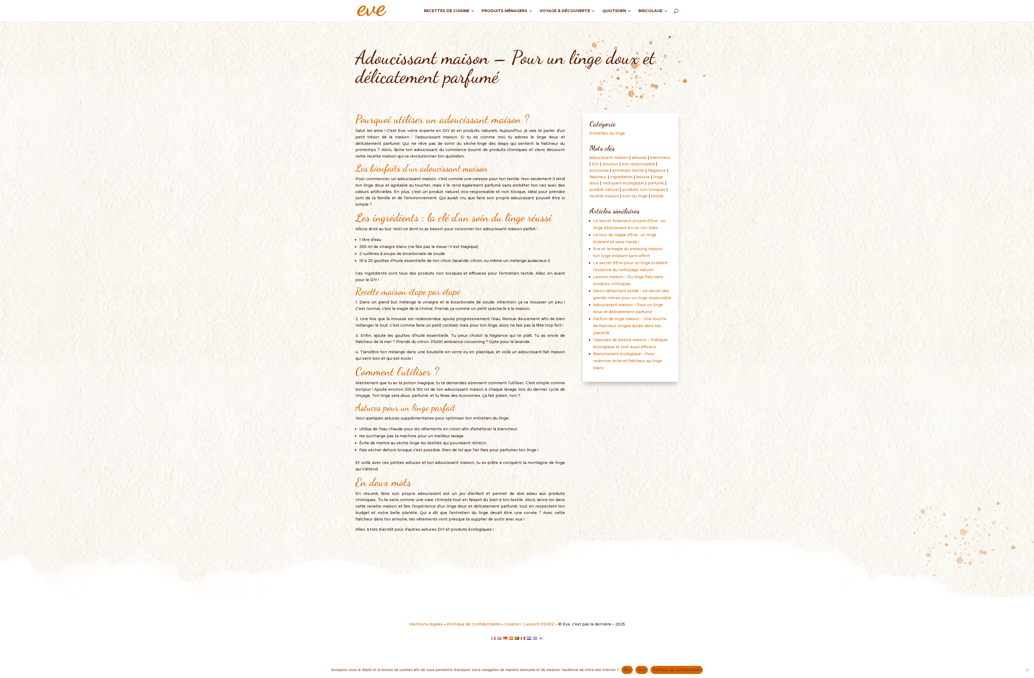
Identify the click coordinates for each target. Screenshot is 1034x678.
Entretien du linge (607, 133)
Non (641, 669)
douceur (610, 164)
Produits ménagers (504, 11)
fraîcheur (598, 176)
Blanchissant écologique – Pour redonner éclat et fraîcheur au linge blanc (627, 360)
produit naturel (604, 189)
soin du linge (635, 196)
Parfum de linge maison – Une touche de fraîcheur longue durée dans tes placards (629, 325)
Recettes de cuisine (446, 11)
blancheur (660, 157)
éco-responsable (638, 164)
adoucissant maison (608, 157)
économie (599, 170)
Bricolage (650, 11)
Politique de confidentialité (676, 669)
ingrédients (621, 176)
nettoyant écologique (623, 183)
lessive (643, 176)
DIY (595, 164)
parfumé (656, 183)
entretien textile (628, 170)
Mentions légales (426, 624)
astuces (639, 157)
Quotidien (614, 11)
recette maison (604, 196)
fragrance (657, 170)
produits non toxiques (643, 189)
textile (657, 196)
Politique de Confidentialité (473, 624)
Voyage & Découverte (565, 11)
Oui (627, 669)
